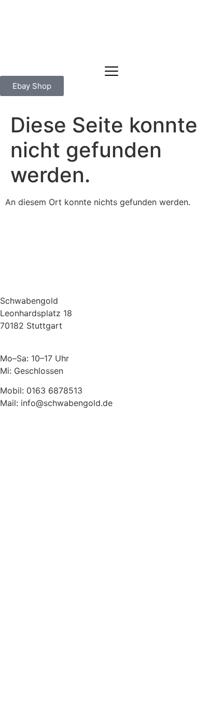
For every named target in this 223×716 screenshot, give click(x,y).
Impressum (21, 473)
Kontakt (15, 435)
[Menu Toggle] (111, 71)
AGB (8, 448)
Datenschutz (24, 460)
